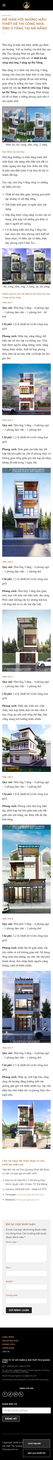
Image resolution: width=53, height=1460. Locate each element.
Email (9, 1281)
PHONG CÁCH (8, 1344)
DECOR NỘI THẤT (10, 1341)
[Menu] (4, 5)
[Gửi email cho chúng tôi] (15, 1394)
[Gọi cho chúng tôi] (20, 1394)
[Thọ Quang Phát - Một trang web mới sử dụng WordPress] (26, 5)
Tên (8, 1267)
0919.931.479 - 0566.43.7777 (19, 1366)
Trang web (12, 1295)
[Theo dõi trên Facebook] (5, 1394)
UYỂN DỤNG (8, 1348)
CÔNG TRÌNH (8, 1337)
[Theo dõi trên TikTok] (10, 1394)
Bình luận (12, 1242)
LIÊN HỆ (6, 1351)
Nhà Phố (6, 16)
